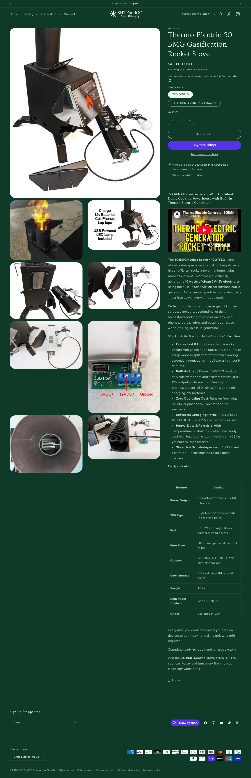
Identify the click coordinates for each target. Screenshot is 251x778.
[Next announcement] (240, 3)
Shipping (173, 69)
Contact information (128, 770)
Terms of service (105, 770)
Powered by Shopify (44, 770)
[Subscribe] (75, 722)
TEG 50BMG (180, 94)
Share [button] (176, 680)
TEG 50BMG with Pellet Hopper (194, 103)
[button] (29, 14)
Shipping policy (151, 770)
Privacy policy (66, 770)
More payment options (204, 154)
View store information (188, 175)
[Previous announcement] (11, 3)
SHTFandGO (26, 770)
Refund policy (85, 770)
